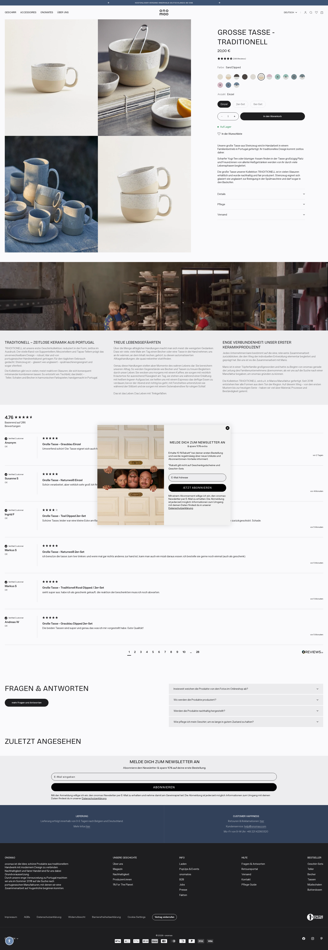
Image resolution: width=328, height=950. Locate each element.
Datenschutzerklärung (180, 508)
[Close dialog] (227, 428)
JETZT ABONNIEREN (197, 487)
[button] (9, 941)
